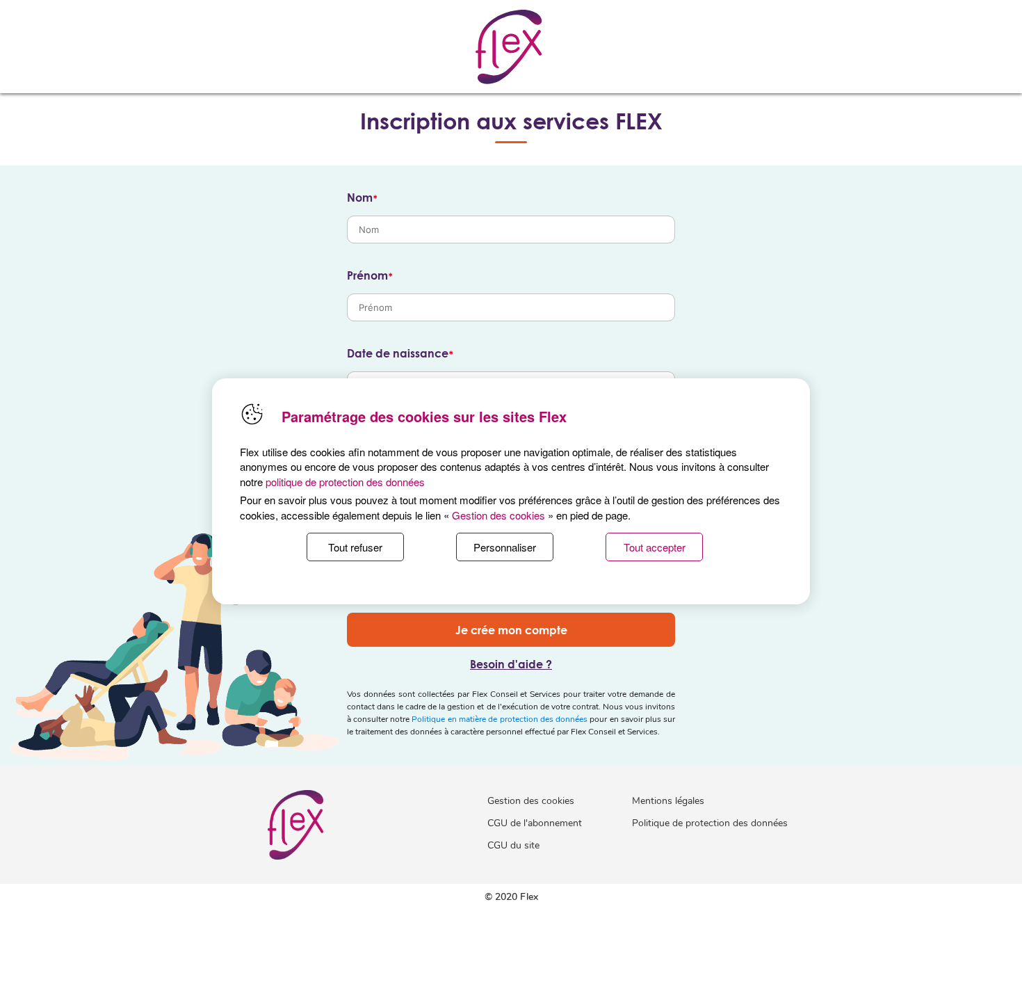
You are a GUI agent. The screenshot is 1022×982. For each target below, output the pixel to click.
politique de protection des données (345, 481)
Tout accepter (655, 547)
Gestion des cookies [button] (498, 515)
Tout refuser (355, 547)
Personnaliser (504, 547)
